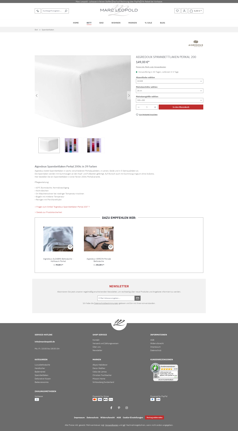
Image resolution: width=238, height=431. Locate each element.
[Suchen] (66, 10)
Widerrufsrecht (157, 343)
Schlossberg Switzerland (103, 382)
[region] (83, 104)
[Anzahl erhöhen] (155, 107)
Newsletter (97, 350)
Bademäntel (40, 371)
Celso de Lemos (100, 371)
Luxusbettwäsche (42, 364)
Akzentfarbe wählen (145, 77)
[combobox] (52, 10)
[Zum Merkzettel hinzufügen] (70, 246)
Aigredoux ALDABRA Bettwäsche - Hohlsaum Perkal (58, 260)
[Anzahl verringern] (138, 107)
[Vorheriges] (36, 95)
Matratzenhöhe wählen (147, 87)
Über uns (97, 347)
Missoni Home (99, 378)
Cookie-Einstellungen (133, 417)
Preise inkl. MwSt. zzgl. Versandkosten (151, 67)
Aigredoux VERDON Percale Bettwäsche (99, 260)
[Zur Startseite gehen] (119, 10)
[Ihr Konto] (184, 10)
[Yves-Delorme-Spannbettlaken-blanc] (83, 95)
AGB (152, 340)
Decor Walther (99, 368)
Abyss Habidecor (100, 364)
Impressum (155, 347)
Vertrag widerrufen (154, 417)
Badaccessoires (42, 382)
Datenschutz (155, 350)
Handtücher (40, 368)
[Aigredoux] (195, 44)
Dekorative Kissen (43, 378)
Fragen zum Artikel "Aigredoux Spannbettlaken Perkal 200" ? (63, 207)
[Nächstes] (129, 95)
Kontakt (96, 340)
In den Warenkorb (181, 107)
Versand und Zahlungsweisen (106, 343)
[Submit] (138, 298)
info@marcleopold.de (45, 341)
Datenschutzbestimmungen (106, 303)
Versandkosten (111, 425)
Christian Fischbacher (102, 375)
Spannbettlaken (41, 375)
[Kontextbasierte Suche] (38, 10)
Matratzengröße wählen (147, 96)
